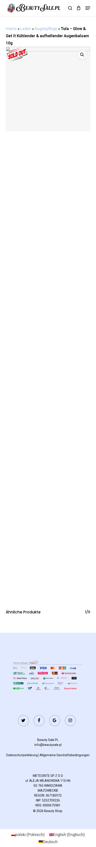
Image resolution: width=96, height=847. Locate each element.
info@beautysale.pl (48, 745)
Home (11, 28)
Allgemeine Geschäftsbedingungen (65, 755)
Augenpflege (46, 28)
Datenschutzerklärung (22, 755)
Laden (25, 28)
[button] (87, 8)
